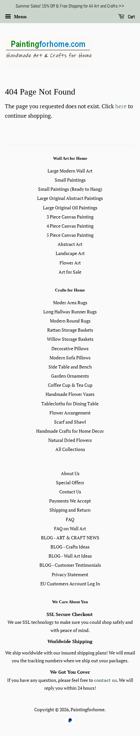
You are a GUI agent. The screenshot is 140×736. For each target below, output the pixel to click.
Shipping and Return (70, 510)
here (121, 106)
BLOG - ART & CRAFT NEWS (70, 537)
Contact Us (70, 491)
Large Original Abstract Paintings (70, 198)
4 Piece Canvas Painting (70, 226)
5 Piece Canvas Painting (70, 235)
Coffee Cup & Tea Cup (70, 385)
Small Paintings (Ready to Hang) (70, 189)
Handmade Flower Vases (70, 394)
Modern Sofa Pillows (70, 357)
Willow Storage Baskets (70, 339)
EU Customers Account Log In (70, 583)
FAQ (70, 519)
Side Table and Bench (70, 367)
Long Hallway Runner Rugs (70, 311)
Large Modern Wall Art (70, 171)
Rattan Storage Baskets (70, 330)
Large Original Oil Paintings (70, 207)
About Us (70, 473)
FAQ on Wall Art (70, 528)
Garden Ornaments (70, 376)
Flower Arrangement (70, 413)
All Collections (70, 449)
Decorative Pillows (70, 348)
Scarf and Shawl (70, 422)
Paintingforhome (88, 709)
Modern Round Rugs (70, 321)
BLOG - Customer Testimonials (70, 565)
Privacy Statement (70, 574)
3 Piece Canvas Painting (70, 217)
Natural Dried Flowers (70, 440)
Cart (131, 17)
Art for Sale (70, 272)
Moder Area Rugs (70, 302)
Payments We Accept (70, 501)
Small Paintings (70, 180)
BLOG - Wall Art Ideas (70, 556)
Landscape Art (70, 253)
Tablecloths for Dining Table (70, 403)
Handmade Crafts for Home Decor (70, 431)
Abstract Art (70, 244)
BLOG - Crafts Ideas (70, 547)
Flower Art (70, 263)
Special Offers (70, 482)
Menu (20, 16)
